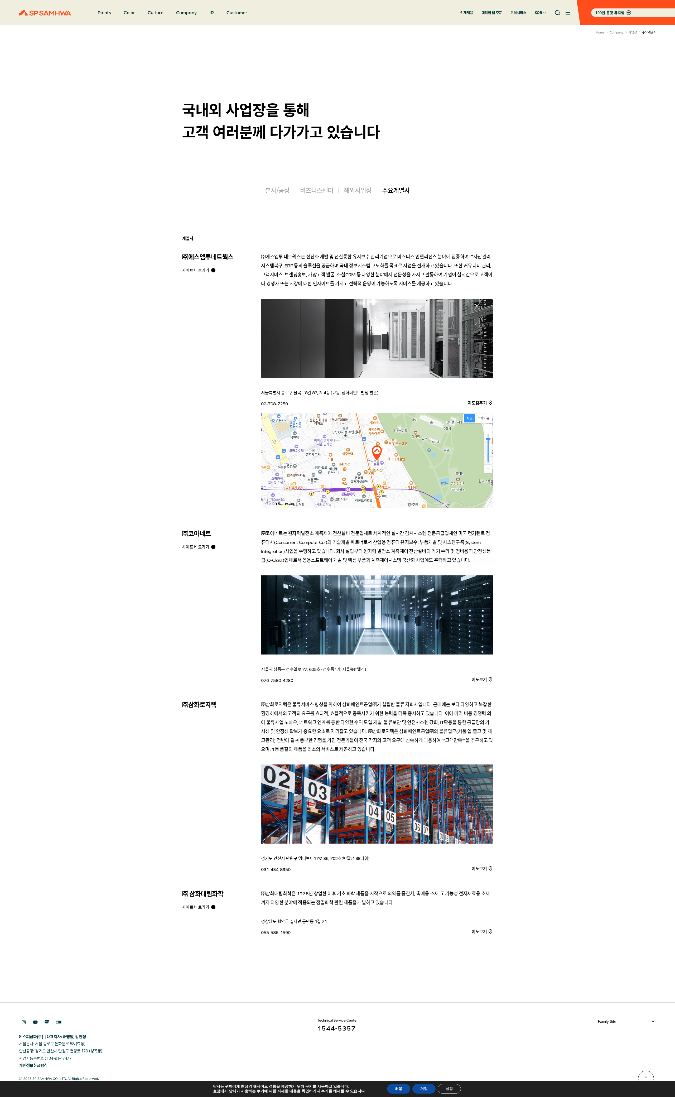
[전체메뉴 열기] (568, 12)
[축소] (488, 468)
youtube (35, 1022)
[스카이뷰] (483, 418)
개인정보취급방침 (33, 1065)
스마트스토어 (58, 1022)
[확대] (488, 428)
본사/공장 (277, 190)
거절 (424, 1088)
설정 (216, 1091)
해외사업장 (358, 190)
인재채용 (466, 13)
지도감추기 (477, 402)
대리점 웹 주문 (491, 13)
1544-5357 (336, 1028)
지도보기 (479, 679)
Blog (47, 1022)
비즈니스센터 (316, 190)
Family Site (607, 1021)
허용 (398, 1088)
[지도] (469, 418)
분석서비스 (518, 13)
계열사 (187, 238)
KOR (538, 13)
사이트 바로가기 (195, 270)
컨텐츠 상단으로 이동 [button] (646, 1078)
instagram (23, 1022)
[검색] (557, 12)
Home (600, 32)
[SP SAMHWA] (45, 13)
